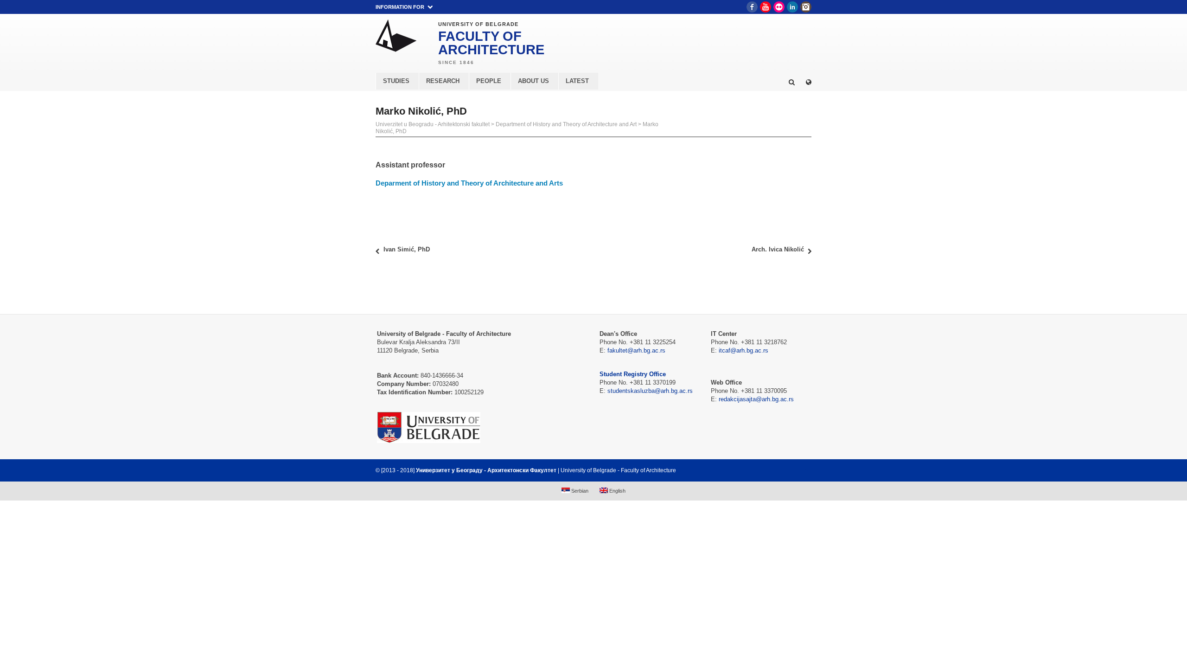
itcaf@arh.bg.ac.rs (743, 350)
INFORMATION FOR (400, 7)
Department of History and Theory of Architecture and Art (566, 124)
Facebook (752, 7)
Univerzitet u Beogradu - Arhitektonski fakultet (433, 124)
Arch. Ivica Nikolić (778, 249)
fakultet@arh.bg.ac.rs (636, 350)
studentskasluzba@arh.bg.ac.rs (650, 390)
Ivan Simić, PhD (406, 249)
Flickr (779, 7)
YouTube (765, 7)
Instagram (805, 7)
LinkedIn (792, 7)
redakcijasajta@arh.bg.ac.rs (756, 399)
